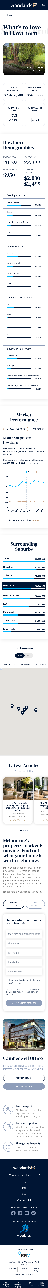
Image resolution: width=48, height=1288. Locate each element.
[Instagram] (20, 1213)
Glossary (23, 1268)
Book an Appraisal (26, 1123)
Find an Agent (24, 1106)
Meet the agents (24, 1086)
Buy (24, 1181)
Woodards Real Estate (21, 1175)
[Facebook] (13, 1213)
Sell (24, 1187)
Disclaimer (11, 1268)
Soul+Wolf (29, 1274)
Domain (36, 520)
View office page (24, 1078)
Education (9, 664)
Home (9, 15)
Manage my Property (28, 1143)
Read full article (18, 820)
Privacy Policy (20, 992)
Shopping (25, 664)
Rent (24, 1193)
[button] (18, 709)
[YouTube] (27, 1213)
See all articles (24, 771)
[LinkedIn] (33, 1213)
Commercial (24, 1200)
